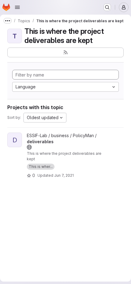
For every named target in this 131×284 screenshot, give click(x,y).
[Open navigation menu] (17, 7)
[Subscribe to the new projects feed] (65, 52)
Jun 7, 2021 (64, 175)
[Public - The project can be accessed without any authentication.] (29, 147)
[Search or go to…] (107, 7)
